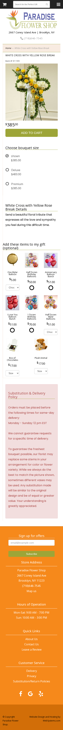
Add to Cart (31, 133)
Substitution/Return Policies (31, 681)
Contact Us (31, 644)
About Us (31, 639)
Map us (31, 591)
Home (8, 48)
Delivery (31, 671)
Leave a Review (31, 649)
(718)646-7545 (33, 38)
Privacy (31, 676)
